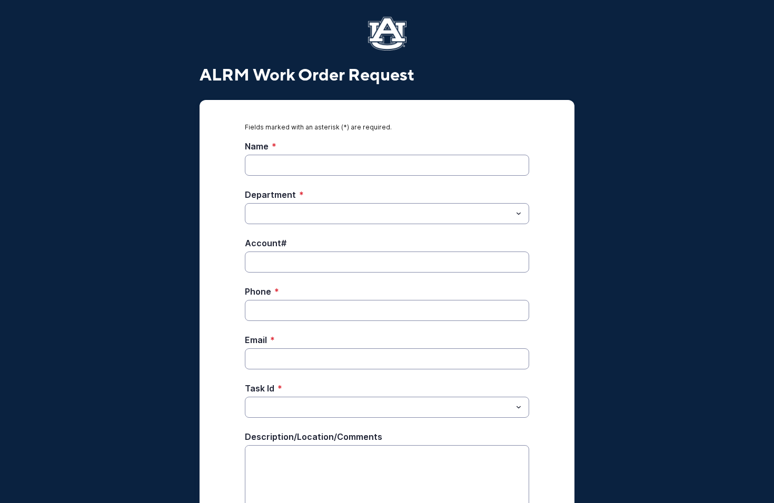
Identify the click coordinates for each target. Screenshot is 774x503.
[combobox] (387, 213)
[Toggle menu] (518, 213)
